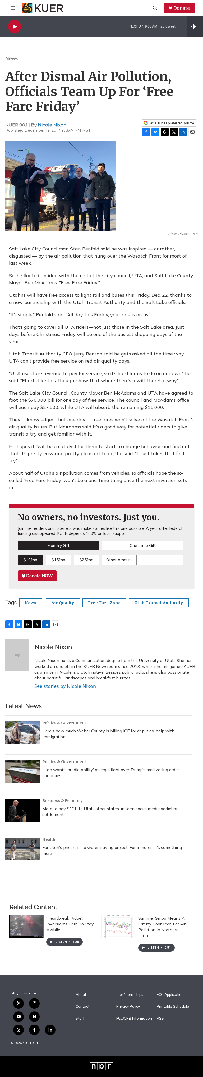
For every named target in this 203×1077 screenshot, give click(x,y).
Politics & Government (64, 722)
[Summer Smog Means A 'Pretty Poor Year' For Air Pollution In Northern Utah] (118, 926)
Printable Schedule (173, 1007)
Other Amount (119, 559)
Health (48, 839)
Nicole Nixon (52, 124)
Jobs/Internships (129, 995)
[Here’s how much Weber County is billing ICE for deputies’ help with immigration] (22, 732)
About (81, 995)
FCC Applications (171, 995)
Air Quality (63, 602)
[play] (14, 27)
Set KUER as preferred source (171, 123)
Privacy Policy (128, 1007)
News (11, 58)
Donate (181, 8)
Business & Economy (62, 800)
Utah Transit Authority (159, 602)
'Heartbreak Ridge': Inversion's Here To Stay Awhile (70, 923)
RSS (160, 1018)
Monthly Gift (58, 545)
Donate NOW (39, 575)
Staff (80, 1018)
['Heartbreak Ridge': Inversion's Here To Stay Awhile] (26, 926)
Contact (82, 1007)
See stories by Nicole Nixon (65, 686)
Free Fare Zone (104, 602)
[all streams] (195, 26)
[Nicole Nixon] (17, 655)
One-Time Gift (143, 545)
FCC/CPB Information (134, 1018)
